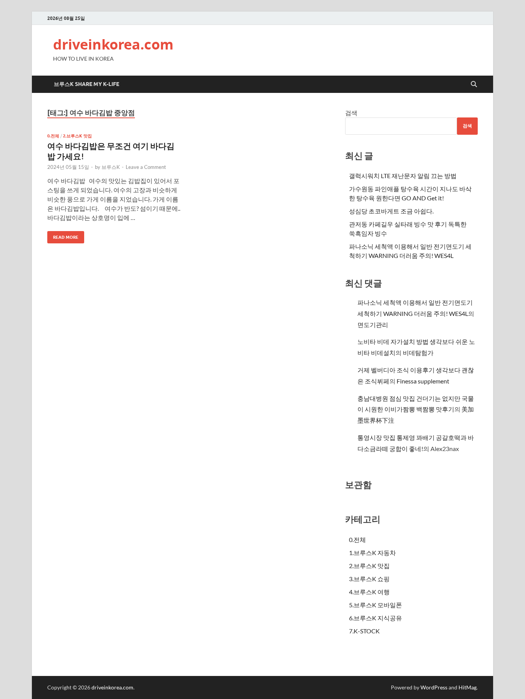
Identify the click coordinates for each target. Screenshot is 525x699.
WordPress (433, 687)
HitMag (468, 687)
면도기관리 (372, 324)
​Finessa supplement (423, 381)
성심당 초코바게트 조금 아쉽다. (391, 211)
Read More (62, 235)
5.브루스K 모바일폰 (375, 604)
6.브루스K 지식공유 (375, 617)
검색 (351, 112)
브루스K (110, 167)
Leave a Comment (146, 167)
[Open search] (474, 84)
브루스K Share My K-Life (86, 84)
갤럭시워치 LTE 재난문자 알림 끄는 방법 (403, 175)
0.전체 (53, 136)
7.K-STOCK (364, 631)
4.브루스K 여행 (369, 591)
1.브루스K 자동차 (372, 552)
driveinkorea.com (113, 44)
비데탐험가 (418, 352)
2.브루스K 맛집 (77, 136)
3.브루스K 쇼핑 (369, 578)
